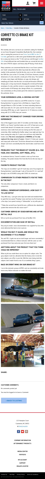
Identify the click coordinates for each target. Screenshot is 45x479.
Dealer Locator (22, 466)
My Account (22, 460)
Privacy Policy (21, 474)
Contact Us (4, 474)
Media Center (22, 451)
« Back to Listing (14, 401)
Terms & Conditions (32, 474)
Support (22, 463)
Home (2, 28)
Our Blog (22, 454)
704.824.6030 (23, 426)
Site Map (12, 474)
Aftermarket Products (22, 443)
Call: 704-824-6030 (19, 9)
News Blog (9, 28)
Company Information (22, 440)
